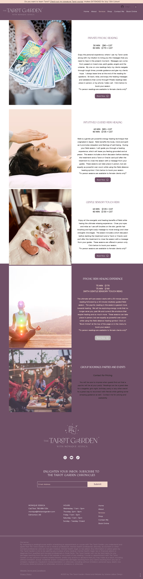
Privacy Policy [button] (26, 574)
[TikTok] (78, 457)
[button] (135, 6)
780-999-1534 (42, 508)
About (101, 509)
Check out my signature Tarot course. (66, 2)
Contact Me (103, 520)
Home (101, 506)
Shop (100, 516)
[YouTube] (71, 457)
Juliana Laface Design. (114, 574)
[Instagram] (65, 457)
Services (101, 513)
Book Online (103, 523)
